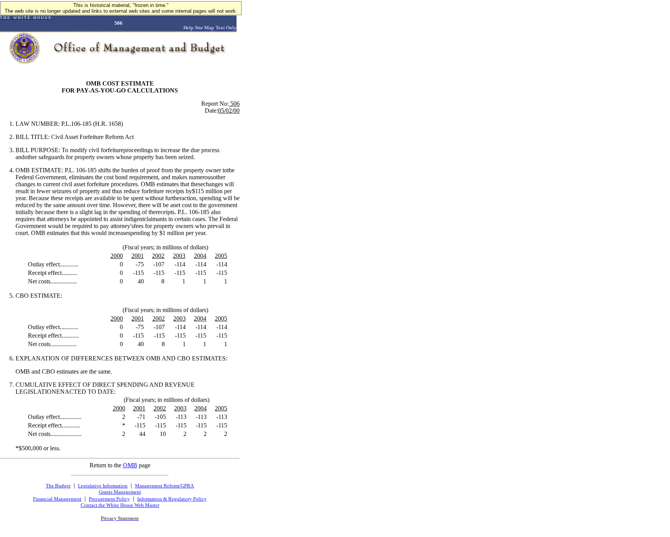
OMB (130, 465)
